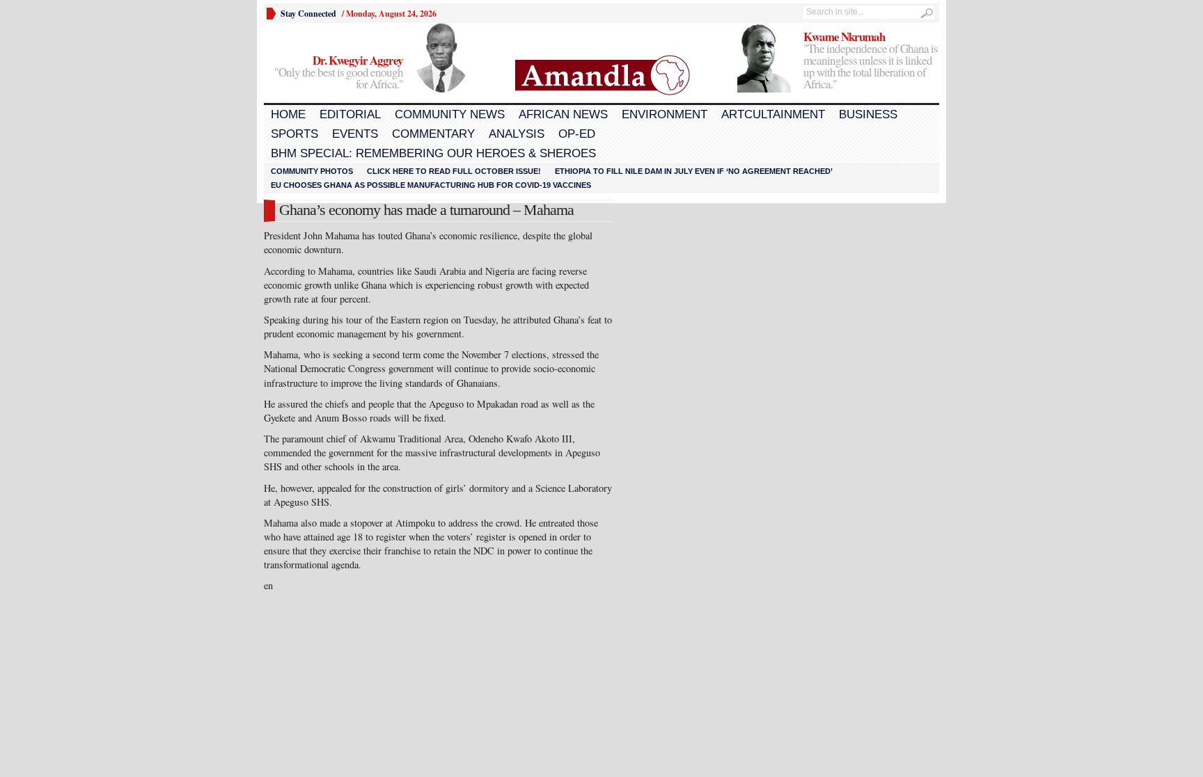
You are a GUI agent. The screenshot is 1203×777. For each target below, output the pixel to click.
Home (288, 114)
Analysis (516, 134)
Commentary (433, 134)
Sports (294, 134)
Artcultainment (773, 114)
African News (563, 114)
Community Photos (312, 171)
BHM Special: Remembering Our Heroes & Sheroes (433, 153)
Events (355, 134)
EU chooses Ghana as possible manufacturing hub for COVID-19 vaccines (431, 185)
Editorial (350, 114)
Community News (450, 114)
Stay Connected (308, 13)
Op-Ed (576, 134)
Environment (664, 114)
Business (868, 114)
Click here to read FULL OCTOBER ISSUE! (454, 171)
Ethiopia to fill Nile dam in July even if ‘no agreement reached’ (694, 171)
